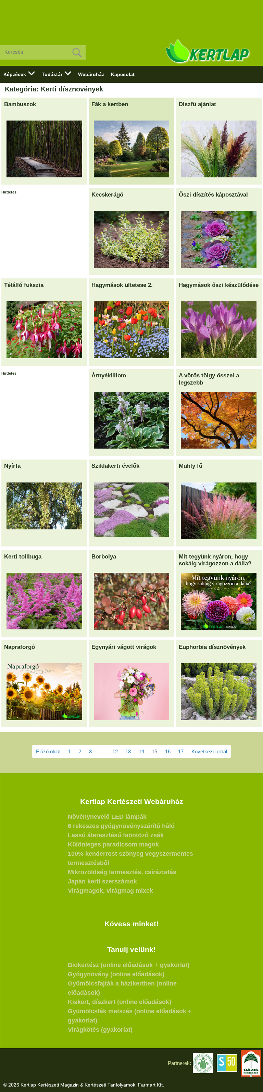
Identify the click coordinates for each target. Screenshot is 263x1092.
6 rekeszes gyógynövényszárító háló (121, 826)
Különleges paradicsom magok (113, 844)
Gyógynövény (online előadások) (116, 974)
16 (168, 751)
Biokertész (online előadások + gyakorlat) (128, 965)
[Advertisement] (131, 17)
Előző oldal (48, 751)
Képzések (14, 74)
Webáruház (91, 74)
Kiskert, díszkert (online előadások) (119, 1002)
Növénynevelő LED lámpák (107, 816)
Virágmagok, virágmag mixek (110, 890)
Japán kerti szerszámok (102, 881)
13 (128, 751)
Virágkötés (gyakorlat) (100, 1029)
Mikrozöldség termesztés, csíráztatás (122, 872)
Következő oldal (209, 751)
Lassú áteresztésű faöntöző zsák (116, 835)
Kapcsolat (123, 74)
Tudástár (52, 74)
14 (141, 751)
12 (115, 751)
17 (181, 751)
